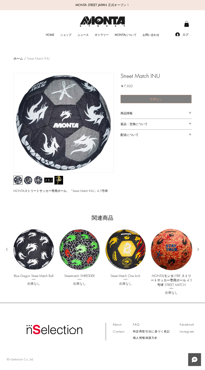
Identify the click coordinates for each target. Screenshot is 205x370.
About (117, 325)
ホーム (18, 58)
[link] (186, 24)
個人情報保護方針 (145, 338)
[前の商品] (6, 249)
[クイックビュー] (34, 250)
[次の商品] (198, 249)
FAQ (136, 325)
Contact (119, 332)
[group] (102, 264)
